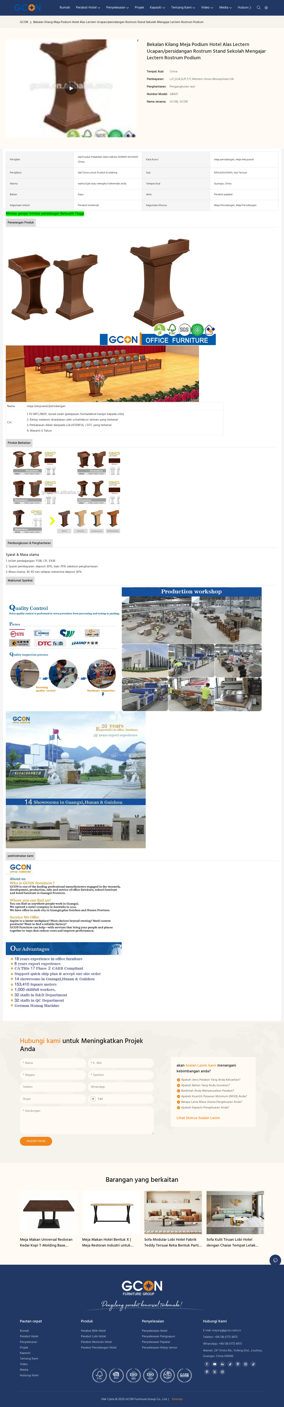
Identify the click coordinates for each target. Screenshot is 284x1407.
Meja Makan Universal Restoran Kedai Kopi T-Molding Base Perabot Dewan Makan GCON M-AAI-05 (47, 1242)
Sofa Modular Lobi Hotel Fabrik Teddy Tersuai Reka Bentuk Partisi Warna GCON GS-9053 (172, 1242)
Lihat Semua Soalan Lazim (198, 1118)
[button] (250, 7)
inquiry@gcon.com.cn (226, 1330)
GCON (24, 22)
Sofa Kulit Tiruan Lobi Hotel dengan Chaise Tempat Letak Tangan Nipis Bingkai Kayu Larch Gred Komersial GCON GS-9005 (234, 1242)
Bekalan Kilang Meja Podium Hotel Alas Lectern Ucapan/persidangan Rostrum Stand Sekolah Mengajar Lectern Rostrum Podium (118, 22)
